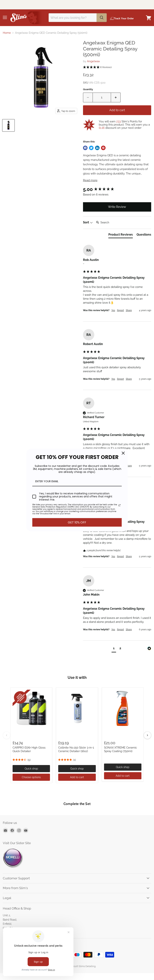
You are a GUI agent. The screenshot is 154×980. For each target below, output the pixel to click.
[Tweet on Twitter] (91, 148)
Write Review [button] (117, 207)
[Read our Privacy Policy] (119, 505)
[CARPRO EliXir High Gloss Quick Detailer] (31, 708)
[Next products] (147, 735)
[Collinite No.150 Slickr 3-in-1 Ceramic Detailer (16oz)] (77, 708)
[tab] (120, 235)
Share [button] (129, 310)
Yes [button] (113, 310)
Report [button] (120, 310)
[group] (117, 189)
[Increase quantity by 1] (116, 97)
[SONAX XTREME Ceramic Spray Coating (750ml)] (122, 708)
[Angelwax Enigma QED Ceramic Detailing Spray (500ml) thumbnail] (8, 125)
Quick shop (31, 768)
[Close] (123, 452)
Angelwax (93, 61)
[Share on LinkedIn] (97, 148)
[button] (117, 67)
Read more (90, 180)
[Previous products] (6, 735)
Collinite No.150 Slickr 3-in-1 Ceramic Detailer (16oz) (76, 749)
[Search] (102, 17)
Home (7, 32)
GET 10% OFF (77, 522)
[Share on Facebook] (85, 148)
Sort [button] (86, 222)
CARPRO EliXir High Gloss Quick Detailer (29, 749)
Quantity (88, 89)
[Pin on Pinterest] (103, 148)
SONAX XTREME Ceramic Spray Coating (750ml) (120, 749)
